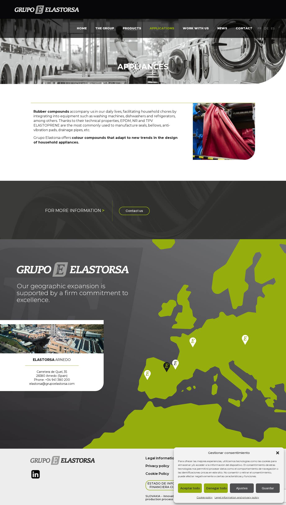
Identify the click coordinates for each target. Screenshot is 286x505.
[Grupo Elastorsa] (47, 9)
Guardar (268, 488)
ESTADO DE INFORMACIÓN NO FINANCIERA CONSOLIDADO (171, 485)
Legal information (161, 458)
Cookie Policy (157, 474)
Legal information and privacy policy (237, 497)
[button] (278, 453)
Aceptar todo (190, 488)
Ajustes (241, 488)
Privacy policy (157, 466)
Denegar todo (216, 488)
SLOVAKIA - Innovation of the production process (166, 498)
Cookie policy (205, 497)
